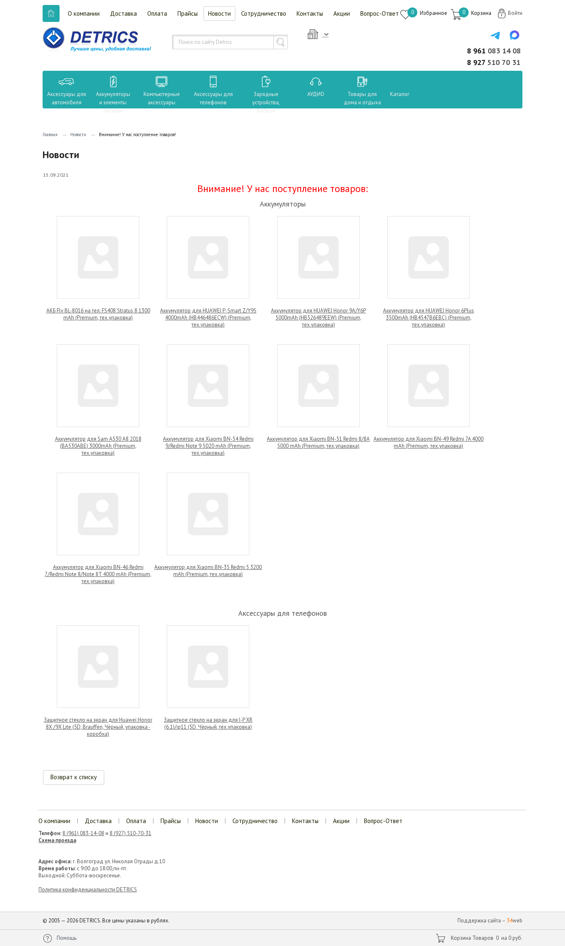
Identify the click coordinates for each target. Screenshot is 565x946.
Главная (50, 134)
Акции (341, 13)
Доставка (123, 13)
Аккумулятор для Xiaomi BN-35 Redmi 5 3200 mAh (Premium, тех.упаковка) (208, 571)
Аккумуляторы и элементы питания (113, 102)
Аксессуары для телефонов (213, 98)
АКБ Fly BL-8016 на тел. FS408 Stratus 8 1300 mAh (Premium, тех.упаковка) (98, 314)
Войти (515, 13)
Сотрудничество (263, 13)
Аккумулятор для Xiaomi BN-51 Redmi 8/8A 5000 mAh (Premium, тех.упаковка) (318, 442)
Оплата (157, 13)
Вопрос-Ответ (379, 13)
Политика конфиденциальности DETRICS (87, 889)
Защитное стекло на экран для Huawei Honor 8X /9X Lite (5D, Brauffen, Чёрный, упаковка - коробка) (98, 726)
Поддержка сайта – (489, 920)
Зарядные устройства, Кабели (266, 102)
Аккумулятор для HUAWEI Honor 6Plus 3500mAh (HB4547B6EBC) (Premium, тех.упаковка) (428, 317)
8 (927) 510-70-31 (130, 833)
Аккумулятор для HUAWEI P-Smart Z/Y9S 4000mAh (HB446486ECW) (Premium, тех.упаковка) (208, 317)
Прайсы (187, 13)
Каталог (392, 94)
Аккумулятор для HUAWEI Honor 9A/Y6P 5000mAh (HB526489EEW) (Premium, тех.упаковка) (318, 317)
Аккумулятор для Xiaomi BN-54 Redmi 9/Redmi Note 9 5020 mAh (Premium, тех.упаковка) (208, 445)
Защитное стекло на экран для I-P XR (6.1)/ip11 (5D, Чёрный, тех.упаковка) (208, 723)
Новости (219, 13)
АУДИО (315, 94)
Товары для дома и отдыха (362, 98)
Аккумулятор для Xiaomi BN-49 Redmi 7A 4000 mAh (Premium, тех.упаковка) (428, 442)
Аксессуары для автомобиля (66, 98)
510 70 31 (493, 62)
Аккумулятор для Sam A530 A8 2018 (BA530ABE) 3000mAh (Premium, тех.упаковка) (98, 445)
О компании (84, 13)
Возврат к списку (73, 777)
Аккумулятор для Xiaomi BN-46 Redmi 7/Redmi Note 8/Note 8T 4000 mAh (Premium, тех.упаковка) (98, 574)
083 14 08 (494, 50)
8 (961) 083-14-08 (83, 833)
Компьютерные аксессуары (162, 98)
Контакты (310, 13)
